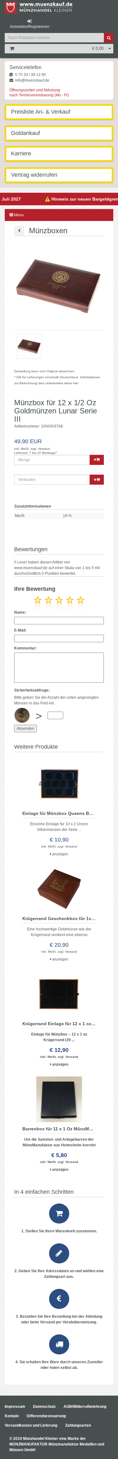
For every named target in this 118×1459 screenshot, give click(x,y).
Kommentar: (25, 648)
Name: (20, 612)
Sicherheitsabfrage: (32, 690)
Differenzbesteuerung (46, 1416)
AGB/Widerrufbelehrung (85, 1406)
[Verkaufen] (59, 480)
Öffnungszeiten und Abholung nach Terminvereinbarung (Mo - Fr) (39, 92)
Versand (44, 448)
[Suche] (108, 37)
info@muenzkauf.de (31, 80)
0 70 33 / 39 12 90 (30, 75)
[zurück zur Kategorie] (19, 231)
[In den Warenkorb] (97, 460)
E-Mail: (20, 630)
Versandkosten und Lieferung (31, 1425)
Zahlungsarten (78, 1425)
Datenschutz (44, 1406)
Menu (18, 215)
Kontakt (12, 1416)
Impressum (15, 1406)
